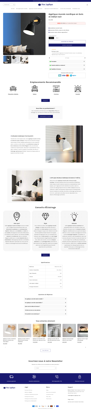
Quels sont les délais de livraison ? (32, 306)
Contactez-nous (49, 394)
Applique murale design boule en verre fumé (68, 339)
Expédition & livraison (56, 69)
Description (53, 61)
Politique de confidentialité (30, 400)
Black (57, 37)
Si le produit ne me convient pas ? (32, 313)
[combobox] (9, 5)
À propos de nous (28, 390)
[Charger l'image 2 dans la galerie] (16, 59)
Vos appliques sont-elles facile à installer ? (34, 298)
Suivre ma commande (51, 392)
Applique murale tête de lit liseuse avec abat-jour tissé (39, 339)
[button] (36, 8)
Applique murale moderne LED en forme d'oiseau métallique (24, 340)
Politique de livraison (29, 396)
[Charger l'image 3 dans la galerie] (24, 59)
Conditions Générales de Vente (31, 394)
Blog (47, 390)
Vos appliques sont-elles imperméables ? (34, 302)
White (51, 37)
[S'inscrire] (55, 368)
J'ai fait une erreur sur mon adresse (32, 310)
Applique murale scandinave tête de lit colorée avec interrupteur (9, 340)
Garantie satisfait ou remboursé (58, 65)
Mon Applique (43, 408)
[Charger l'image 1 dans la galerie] (7, 59)
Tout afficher (45, 350)
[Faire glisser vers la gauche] (5, 347)
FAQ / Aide (48, 396)
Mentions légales (28, 392)
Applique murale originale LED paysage (83, 339)
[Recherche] (14, 5)
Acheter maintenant (67, 45)
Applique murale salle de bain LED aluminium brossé (54, 339)
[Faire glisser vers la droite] (85, 347)
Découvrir (45, 100)
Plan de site (48, 398)
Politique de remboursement (31, 398)
